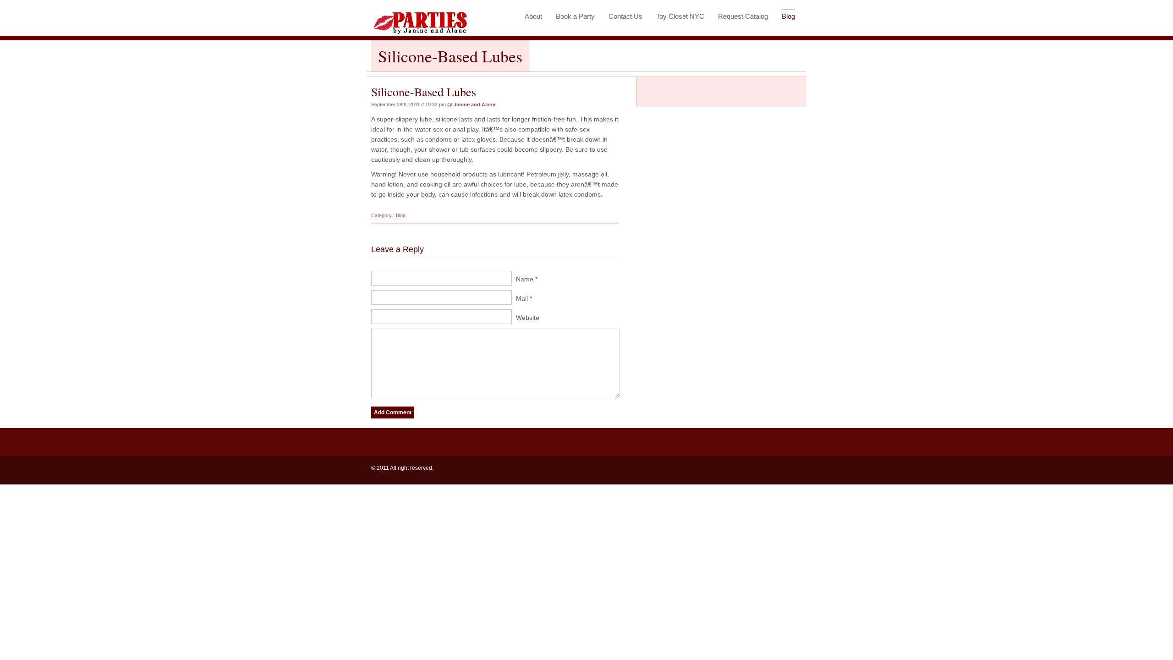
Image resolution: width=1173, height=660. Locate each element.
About (533, 16)
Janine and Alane (474, 104)
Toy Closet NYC (680, 16)
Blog (788, 16)
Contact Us (625, 16)
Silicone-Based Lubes (423, 91)
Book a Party (575, 16)
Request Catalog (743, 16)
